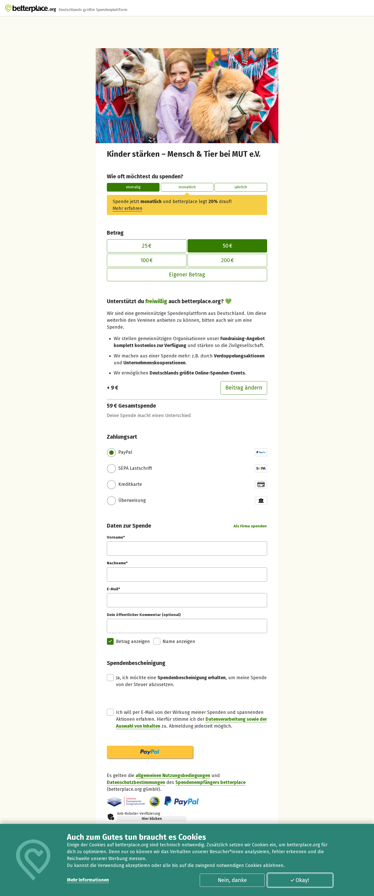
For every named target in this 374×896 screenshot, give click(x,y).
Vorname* (116, 537)
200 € (227, 260)
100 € (146, 260)
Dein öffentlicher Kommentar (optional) (144, 614)
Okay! (302, 880)
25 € (146, 246)
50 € (227, 246)
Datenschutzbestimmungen (136, 782)
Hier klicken (152, 819)
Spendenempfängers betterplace (210, 782)
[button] (154, 801)
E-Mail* (113, 589)
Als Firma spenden (250, 526)
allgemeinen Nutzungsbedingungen (173, 775)
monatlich (187, 187)
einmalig (133, 187)
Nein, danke (232, 880)
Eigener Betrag (187, 274)
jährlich (241, 187)
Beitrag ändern (243, 387)
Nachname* (117, 563)
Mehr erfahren (127, 208)
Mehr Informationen (88, 880)
